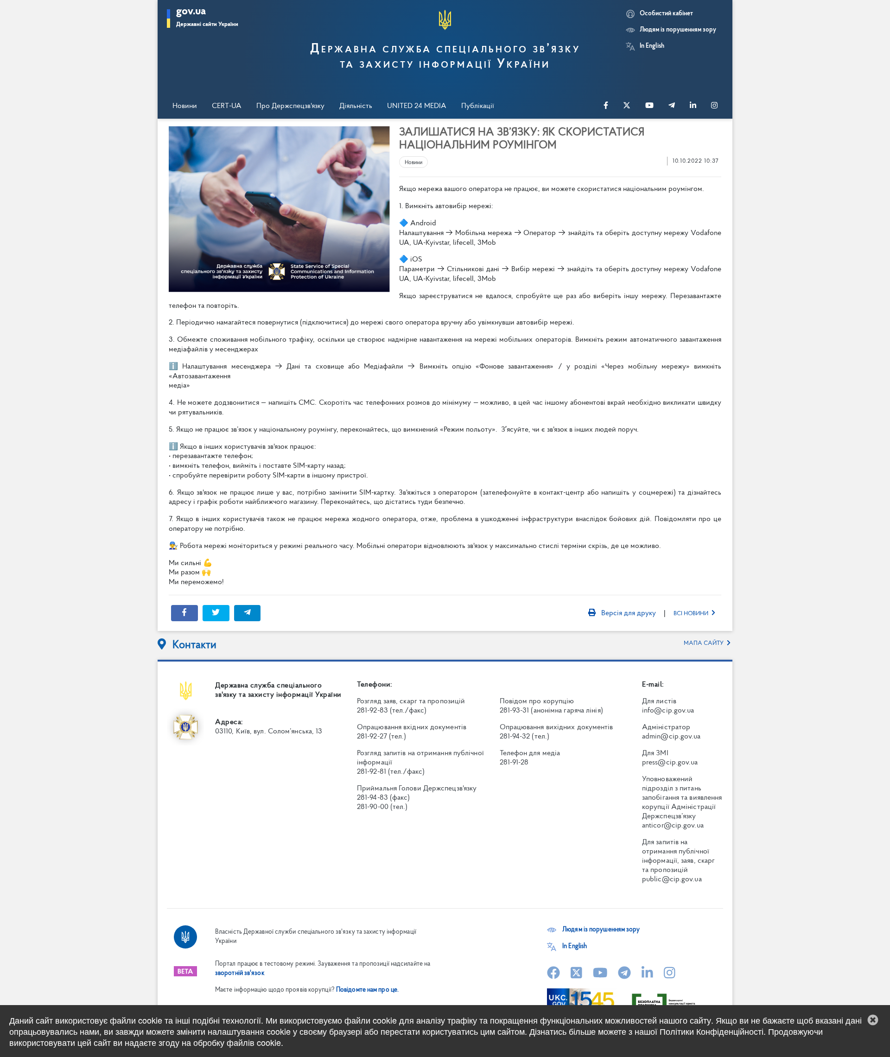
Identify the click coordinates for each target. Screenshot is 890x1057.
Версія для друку (627, 613)
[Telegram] (671, 106)
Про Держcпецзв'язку (290, 106)
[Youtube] (649, 106)
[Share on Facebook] (184, 613)
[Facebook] (606, 106)
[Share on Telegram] (247, 613)
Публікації (477, 106)
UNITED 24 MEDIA (416, 106)
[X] (627, 106)
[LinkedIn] (693, 106)
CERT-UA (227, 106)
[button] (207, 18)
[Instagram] (714, 106)
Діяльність (355, 106)
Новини (184, 106)
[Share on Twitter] (216, 613)
